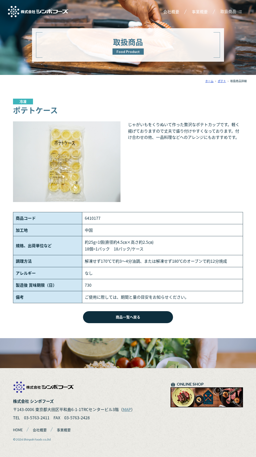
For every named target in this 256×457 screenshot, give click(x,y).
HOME (18, 429)
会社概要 (171, 11)
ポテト (222, 81)
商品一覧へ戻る (128, 316)
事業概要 (200, 11)
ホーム (209, 81)
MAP (127, 409)
